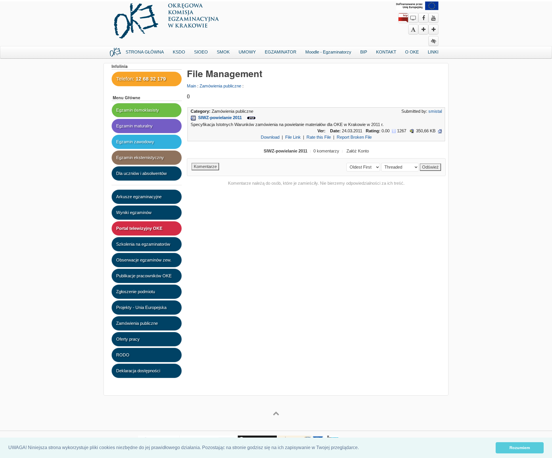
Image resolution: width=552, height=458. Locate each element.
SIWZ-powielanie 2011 (220, 117)
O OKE (412, 51)
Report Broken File (354, 137)
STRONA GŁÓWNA (145, 51)
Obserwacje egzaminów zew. (143, 259)
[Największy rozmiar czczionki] (433, 29)
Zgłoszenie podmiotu (135, 291)
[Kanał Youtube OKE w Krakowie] (433, 16)
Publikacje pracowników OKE (144, 275)
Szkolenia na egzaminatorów (143, 244)
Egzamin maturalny (134, 125)
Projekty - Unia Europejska (141, 307)
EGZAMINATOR (280, 51)
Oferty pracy (128, 339)
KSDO (179, 51)
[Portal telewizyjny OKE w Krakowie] (413, 16)
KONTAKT (386, 51)
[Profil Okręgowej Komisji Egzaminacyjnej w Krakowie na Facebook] (423, 16)
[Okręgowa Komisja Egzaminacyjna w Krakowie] (167, 19)
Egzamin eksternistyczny (140, 157)
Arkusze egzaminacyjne (139, 196)
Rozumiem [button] (519, 447)
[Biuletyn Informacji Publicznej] (403, 19)
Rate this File (318, 137)
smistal (435, 111)
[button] (361, 448)
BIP (363, 51)
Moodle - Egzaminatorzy (328, 51)
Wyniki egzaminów (134, 212)
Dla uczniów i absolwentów (141, 173)
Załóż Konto (357, 150)
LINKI (433, 51)
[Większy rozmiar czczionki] (423, 29)
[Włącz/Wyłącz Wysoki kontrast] (433, 41)
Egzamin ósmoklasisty (137, 110)
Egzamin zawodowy (135, 141)
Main (191, 85)
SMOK (223, 51)
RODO (122, 354)
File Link (293, 137)
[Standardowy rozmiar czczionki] (413, 29)
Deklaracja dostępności (138, 370)
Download (270, 137)
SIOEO (201, 51)
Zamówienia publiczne (220, 85)
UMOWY (247, 51)
